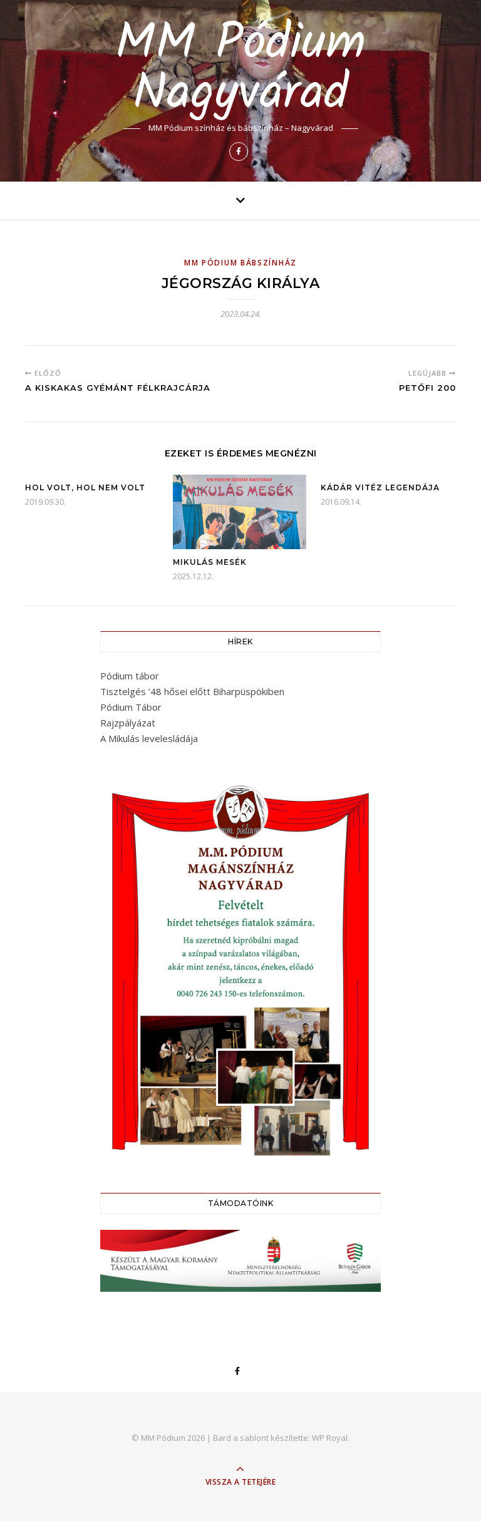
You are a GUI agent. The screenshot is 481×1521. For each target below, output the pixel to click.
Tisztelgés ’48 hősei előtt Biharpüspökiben (192, 691)
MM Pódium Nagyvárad (240, 69)
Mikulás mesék (210, 562)
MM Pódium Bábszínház (240, 262)
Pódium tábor (129, 675)
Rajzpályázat (127, 722)
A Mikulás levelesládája (149, 738)
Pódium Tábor (131, 707)
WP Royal (330, 1437)
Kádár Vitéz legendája (380, 487)
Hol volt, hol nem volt (85, 487)
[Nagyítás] (364, 787)
